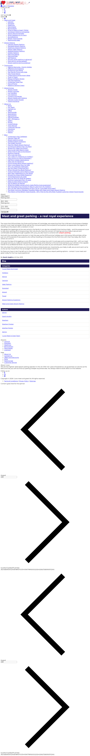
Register (11, 6)
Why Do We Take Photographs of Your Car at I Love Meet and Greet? (32, 188)
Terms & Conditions (11, 381)
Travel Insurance (13, 101)
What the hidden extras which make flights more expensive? (29, 185)
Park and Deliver (13, 54)
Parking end (5, 203)
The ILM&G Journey (14, 143)
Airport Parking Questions (11, 300)
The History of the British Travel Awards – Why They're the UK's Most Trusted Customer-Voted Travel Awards (45, 192)
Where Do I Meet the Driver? (18, 148)
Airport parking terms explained (19, 63)
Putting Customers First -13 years (19, 180)
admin (4, 312)
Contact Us (12, 109)
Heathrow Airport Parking (17, 48)
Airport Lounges (13, 91)
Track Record (12, 126)
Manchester (12, 27)
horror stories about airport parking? (20, 163)
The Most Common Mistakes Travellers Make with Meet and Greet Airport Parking (36, 190)
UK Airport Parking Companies (18, 32)
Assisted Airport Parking (16, 51)
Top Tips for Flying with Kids (17, 72)
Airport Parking (9, 43)
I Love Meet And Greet (10, 269)
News (10, 105)
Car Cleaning (12, 95)
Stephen (5, 320)
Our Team (11, 107)
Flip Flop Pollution (14, 80)
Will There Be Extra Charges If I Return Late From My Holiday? (29, 187)
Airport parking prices (15, 140)
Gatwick (10, 22)
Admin (4, 332)
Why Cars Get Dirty (14, 155)
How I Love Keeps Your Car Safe (19, 165)
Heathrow (11, 25)
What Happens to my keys (17, 35)
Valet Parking (6, 284)
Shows (10, 122)
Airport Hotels (12, 90)
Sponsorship (12, 115)
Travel (4, 296)
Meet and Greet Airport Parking (13, 304)
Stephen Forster (8, 324)
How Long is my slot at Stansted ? (20, 158)
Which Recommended (16, 33)
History (10, 132)
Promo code (5, 208)
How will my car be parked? (17, 61)
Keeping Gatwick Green (16, 85)
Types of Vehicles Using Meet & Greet (21, 172)
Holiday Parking (13, 53)
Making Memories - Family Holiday (20, 67)
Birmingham (12, 28)
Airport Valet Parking (15, 49)
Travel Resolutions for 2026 (17, 177)
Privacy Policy (24, 381)
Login (4, 6)
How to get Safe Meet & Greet (18, 150)
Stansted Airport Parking (16, 46)
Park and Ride (13, 56)
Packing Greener (14, 153)
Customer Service (14, 127)
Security (11, 131)
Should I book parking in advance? (20, 59)
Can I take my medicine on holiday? (20, 157)
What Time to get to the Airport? (19, 151)
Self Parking (12, 58)
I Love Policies (12, 124)
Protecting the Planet (15, 70)
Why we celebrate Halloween (18, 167)
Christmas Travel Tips (15, 82)
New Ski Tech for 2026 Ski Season (19, 178)
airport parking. (65, 233)
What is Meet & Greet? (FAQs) (18, 30)
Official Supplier (13, 117)
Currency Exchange (15, 96)
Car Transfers (12, 93)
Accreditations (13, 37)
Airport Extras (9, 88)
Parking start (5, 198)
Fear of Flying (12, 84)
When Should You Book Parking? (19, 170)
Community (8, 65)
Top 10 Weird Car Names (16, 183)
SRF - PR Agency (14, 119)
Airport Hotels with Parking (17, 98)
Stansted (11, 23)
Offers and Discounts (11, 357)
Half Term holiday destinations (18, 160)
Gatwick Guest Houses (16, 100)
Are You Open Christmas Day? (18, 168)
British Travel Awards (15, 38)
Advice (4, 277)
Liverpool (7, 350)
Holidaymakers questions (17, 141)
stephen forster (7, 328)
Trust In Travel (13, 77)
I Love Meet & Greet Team (11, 336)
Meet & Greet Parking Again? (18, 182)
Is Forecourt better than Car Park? (20, 146)
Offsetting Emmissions (16, 69)
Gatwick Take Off (14, 138)
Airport (3, 194)
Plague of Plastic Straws (16, 79)
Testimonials (12, 112)
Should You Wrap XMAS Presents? (20, 175)
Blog (5, 135)
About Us (7, 104)
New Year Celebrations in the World (20, 173)
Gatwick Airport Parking (16, 44)
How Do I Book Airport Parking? (19, 145)
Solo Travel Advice (14, 74)
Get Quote (4, 212)
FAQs (6, 359)
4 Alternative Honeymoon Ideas (19, 75)
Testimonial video (14, 40)
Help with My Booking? (16, 162)
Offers (10, 110)
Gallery (10, 121)
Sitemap (33, 381)
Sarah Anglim (8, 257)
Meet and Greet (9, 20)
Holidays (5, 273)
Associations (12, 114)
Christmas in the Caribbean (17, 136)
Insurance (11, 129)
